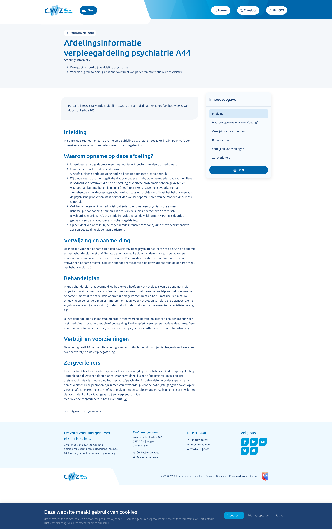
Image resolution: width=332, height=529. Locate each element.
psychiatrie (121, 67)
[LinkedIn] (254, 442)
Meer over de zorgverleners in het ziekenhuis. (93, 399)
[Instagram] (254, 451)
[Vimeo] (245, 451)
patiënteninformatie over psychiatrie (159, 72)
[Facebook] (245, 442)
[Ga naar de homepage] (59, 10)
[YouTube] (263, 442)
